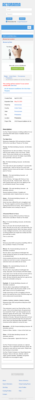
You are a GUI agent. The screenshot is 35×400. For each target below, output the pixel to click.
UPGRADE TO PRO (17, 68)
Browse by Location (9, 39)
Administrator (18, 104)
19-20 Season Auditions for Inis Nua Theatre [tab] (17, 90)
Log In (9, 18)
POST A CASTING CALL (9, 36)
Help (20, 391)
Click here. (14, 85)
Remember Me (12, 21)
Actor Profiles (22, 387)
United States (12, 76)
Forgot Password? (22, 21)
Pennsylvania (21, 76)
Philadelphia (9, 78)
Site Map (5, 387)
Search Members (7, 384)
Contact (5, 394)
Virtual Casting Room (25, 384)
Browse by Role (7, 42)
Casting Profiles (7, 391)
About (4, 380)
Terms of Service (23, 380)
